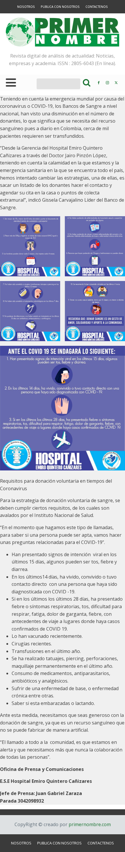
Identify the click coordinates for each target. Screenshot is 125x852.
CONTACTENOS (96, 7)
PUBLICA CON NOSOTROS (60, 7)
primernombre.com (89, 824)
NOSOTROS (26, 7)
